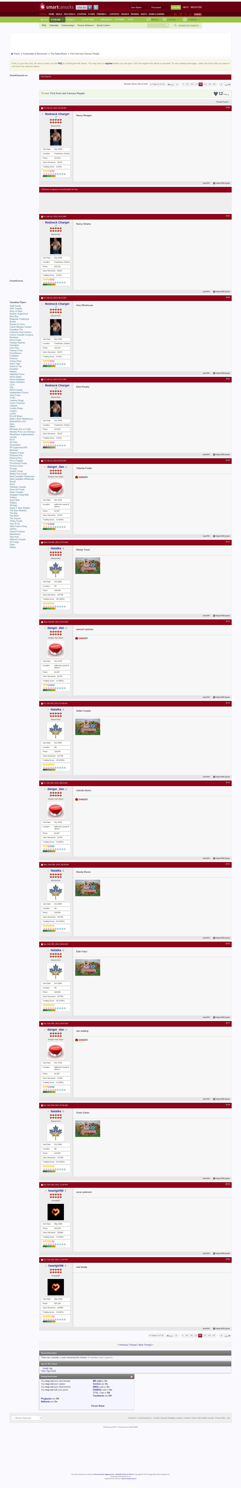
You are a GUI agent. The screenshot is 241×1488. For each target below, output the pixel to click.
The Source (15, 518)
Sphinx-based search (128, 1479)
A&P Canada (16, 308)
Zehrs (12, 544)
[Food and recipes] (186, 14)
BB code (97, 1381)
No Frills (14, 442)
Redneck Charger (57, 114)
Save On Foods (17, 489)
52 (201, 84)
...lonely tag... (47, 1368)
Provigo (13, 468)
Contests (114, 14)
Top (130, 19)
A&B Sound (15, 306)
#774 (228, 783)
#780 (228, 1259)
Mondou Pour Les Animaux (22, 432)
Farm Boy (14, 348)
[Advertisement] (101, 202)
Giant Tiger (15, 363)
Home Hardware (17, 379)
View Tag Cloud (48, 1371)
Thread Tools (221, 102)
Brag (154, 19)
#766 (228, 108)
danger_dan (55, 466)
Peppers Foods (17, 453)
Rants (144, 14)
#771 (228, 542)
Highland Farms (17, 374)
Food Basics (16, 353)
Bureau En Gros (17, 324)
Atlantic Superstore (19, 314)
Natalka (56, 548)
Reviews (135, 14)
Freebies (102, 14)
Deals (59, 14)
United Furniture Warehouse (17, 532)
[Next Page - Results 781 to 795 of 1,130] (221, 84)
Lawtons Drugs (17, 400)
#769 (228, 379)
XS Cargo (14, 542)
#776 (228, 944)
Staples (13, 502)
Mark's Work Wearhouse (21, 419)
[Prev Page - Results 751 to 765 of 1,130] (177, 84)
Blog (44, 19)
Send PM (206, 183)
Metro (12, 426)
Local (173, 19)
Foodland (14, 356)
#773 (228, 703)
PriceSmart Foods (18, 463)
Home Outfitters (17, 382)
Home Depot (15, 377)
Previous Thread (128, 1344)
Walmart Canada (17, 539)
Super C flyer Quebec (20, 508)
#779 (228, 1184)
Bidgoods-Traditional (19, 319)
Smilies (97, 1384)
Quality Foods (16, 471)
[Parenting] (190, 14)
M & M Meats (16, 416)
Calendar (53, 25)
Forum (57, 19)
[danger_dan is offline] (55, 488)
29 (57, 599)
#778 (228, 1105)
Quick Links (103, 25)
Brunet (13, 321)
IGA (11, 387)
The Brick (14, 516)
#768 (228, 297)
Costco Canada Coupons (21, 335)
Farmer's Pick (16, 350)
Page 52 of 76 (158, 84)
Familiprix (14, 345)
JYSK (12, 398)
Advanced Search (188, 25)
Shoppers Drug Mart (19, 495)
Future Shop (15, 361)
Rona (12, 484)
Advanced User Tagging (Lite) (104, 1474)
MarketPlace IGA (18, 421)
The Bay (14, 513)
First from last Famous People (67, 93)
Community (67, 25)
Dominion (14, 337)
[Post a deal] (198, 14)
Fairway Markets (17, 342)
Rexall (13, 481)
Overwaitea (15, 445)
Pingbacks (46, 1398)
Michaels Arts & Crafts (20, 429)
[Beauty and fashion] (180, 14)
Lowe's (13, 413)
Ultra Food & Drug (18, 526)
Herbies (13, 371)
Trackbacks (98, 1395)
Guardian (14, 369)
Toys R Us (15, 523)
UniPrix (13, 529)
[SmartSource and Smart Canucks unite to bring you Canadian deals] (23, 288)
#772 (228, 622)
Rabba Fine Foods (18, 474)
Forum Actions (85, 25)
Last (226, 85)
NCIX (12, 439)
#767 (228, 216)
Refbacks (45, 1401)
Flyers (91, 14)
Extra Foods (15, 340)
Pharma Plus (16, 458)
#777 (228, 1023)
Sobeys (13, 497)
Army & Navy (16, 311)
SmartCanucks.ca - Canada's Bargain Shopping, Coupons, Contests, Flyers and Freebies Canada (176, 1418)
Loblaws (13, 405)
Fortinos (13, 358)
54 (210, 84)
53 (205, 84)
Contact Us (132, 1418)
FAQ (44, 25)
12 (223, 94)
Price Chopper (16, 460)
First (172, 85)
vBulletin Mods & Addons (124, 1474)
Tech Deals (69, 14)
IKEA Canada (16, 390)
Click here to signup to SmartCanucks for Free (59, 189)
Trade (194, 19)
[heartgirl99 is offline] (55, 1212)
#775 (228, 864)
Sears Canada (16, 492)
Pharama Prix (16, 455)
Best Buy (14, 316)
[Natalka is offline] (55, 570)
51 (196, 84)
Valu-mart (14, 537)
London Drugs (16, 408)
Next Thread (145, 1344)
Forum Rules (97, 1406)
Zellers (13, 547)
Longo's (13, 411)
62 (214, 84)
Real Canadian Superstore (22, 476)
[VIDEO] (97, 1390)
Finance (125, 14)
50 (192, 84)
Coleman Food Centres (20, 332)
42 (187, 84)
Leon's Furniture (17, 403)
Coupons (81, 14)
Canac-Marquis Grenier (20, 327)
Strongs (13, 505)
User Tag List (46, 77)
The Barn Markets (18, 510)
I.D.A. (12, 384)
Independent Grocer (19, 392)
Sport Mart (15, 500)
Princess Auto (16, 466)
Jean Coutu (15, 395)
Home (51, 14)
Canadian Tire (16, 329)
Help (186, 7)
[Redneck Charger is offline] (55, 137)
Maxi (12, 424)
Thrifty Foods (16, 521)
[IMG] (95, 1387)
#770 (228, 460)
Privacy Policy (220, 1418)
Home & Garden (156, 14)
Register (196, 7)
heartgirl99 (55, 1190)
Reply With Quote (223, 183)
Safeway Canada (18, 487)
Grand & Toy (16, 366)
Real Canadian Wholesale (22, 479)
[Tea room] (175, 14)
